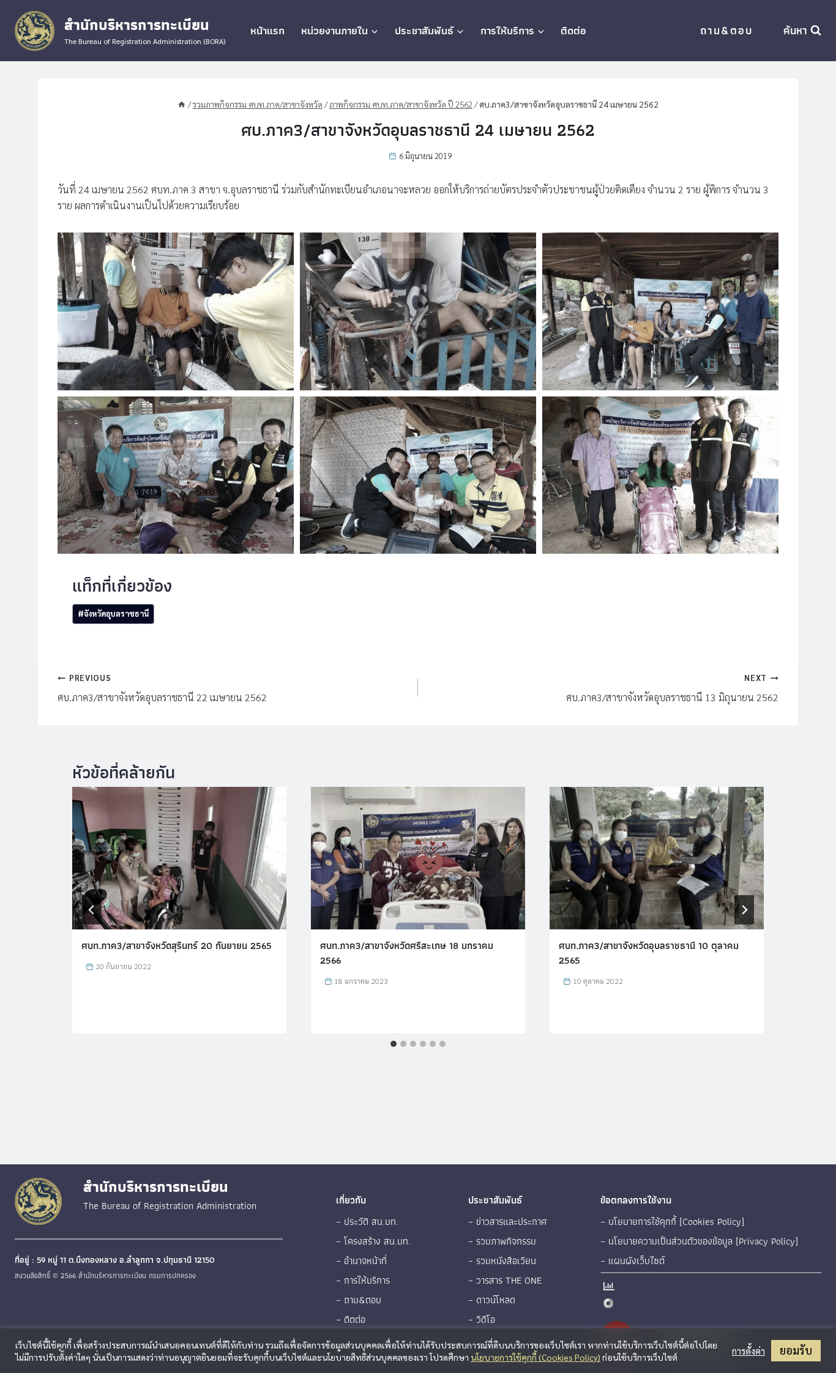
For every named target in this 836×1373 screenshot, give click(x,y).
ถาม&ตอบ (726, 30)
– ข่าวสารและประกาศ (507, 1221)
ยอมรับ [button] (796, 1350)
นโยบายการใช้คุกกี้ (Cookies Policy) (535, 1357)
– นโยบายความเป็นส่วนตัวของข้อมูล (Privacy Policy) (699, 1241)
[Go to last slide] (92, 910)
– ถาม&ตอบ (358, 1300)
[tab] (393, 1044)
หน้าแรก (267, 30)
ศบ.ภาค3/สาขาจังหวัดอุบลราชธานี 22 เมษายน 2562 (162, 688)
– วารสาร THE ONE (505, 1280)
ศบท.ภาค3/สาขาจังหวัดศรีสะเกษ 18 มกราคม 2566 (406, 953)
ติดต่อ (573, 30)
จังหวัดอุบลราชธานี (113, 613)
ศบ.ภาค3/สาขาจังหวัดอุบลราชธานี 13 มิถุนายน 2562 (672, 688)
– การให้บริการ (363, 1280)
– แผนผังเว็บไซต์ (632, 1260)
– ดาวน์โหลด (491, 1300)
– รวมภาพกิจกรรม (502, 1241)
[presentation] (179, 858)
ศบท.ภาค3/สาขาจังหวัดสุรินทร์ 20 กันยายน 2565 (176, 945)
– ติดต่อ (350, 1319)
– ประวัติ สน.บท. (367, 1221)
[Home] (181, 104)
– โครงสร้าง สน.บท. (373, 1241)
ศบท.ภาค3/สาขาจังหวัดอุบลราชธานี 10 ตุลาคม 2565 (649, 953)
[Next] (744, 910)
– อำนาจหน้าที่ (361, 1260)
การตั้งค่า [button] (748, 1350)
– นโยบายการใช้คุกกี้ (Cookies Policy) (672, 1221)
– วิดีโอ (481, 1319)
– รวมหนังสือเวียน (502, 1260)
